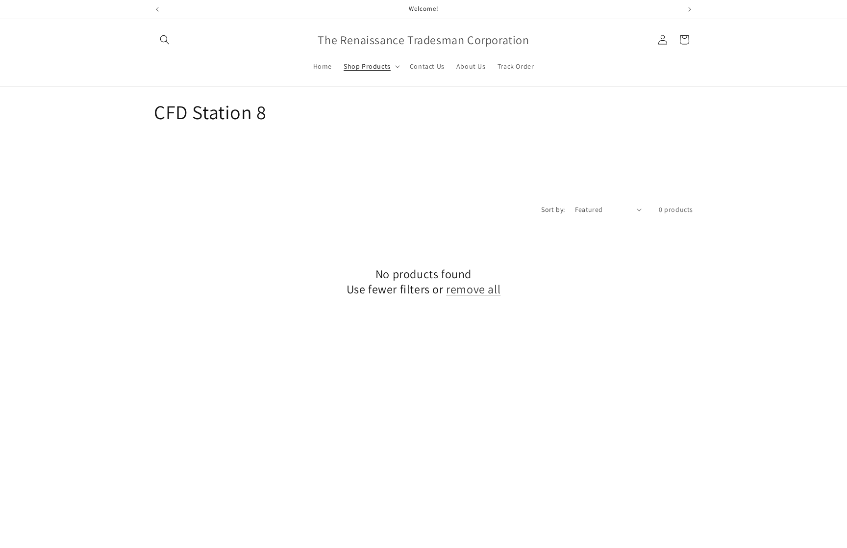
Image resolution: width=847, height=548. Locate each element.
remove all (473, 289)
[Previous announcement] (157, 9)
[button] (164, 40)
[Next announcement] (689, 9)
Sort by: (553, 209)
